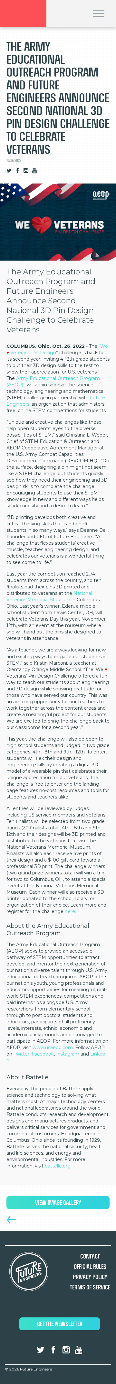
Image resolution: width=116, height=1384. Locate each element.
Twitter (21, 1054)
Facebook (43, 1054)
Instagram (67, 1054)
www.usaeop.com (53, 1047)
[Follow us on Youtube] (35, 171)
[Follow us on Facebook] (18, 171)
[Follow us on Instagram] (26, 171)
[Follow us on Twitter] (9, 171)
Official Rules (90, 1266)
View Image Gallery (58, 1202)
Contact (90, 1256)
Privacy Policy (90, 1277)
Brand (23, 13)
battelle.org (58, 1166)
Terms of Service (90, 1287)
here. (70, 911)
